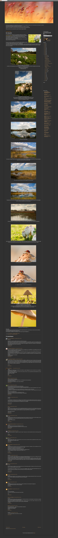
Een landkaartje (46, 105)
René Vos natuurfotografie (47, 106)
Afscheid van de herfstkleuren (47, 58)
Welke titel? (46, 57)
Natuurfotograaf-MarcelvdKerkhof (46, 127)
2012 (45, 53)
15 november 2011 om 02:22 (13, 505)
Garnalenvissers (47, 62)
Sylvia (8, 378)
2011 (45, 54)
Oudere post (39, 527)
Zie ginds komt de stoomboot (48, 63)
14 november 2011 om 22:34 (17, 497)
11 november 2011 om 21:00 (17, 338)
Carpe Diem (45, 94)
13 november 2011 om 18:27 (13, 463)
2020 (45, 44)
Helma (8, 463)
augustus (46, 71)
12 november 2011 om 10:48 (13, 415)
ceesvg (9, 474)
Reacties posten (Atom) (13, 528)
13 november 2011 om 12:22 (12, 437)
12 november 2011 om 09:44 (13, 406)
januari (46, 79)
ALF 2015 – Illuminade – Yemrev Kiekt (47, 113)
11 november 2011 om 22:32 (13, 378)
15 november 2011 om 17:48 (14, 512)
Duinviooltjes (45, 103)
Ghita (8, 406)
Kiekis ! (45, 134)
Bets (8, 437)
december (46, 55)
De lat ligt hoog (47, 68)
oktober (46, 69)
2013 (45, 52)
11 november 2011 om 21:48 (18, 348)
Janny (8, 415)
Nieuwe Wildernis (46, 136)
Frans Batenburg (46, 132)
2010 (45, 80)
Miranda (9, 505)
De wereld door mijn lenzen (48, 98)
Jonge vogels (45, 99)
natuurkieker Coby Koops (11, 348)
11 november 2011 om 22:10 (16, 368)
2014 (45, 51)
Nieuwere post (8, 527)
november (46, 56)
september (46, 70)
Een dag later (46, 64)
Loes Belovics (10, 368)
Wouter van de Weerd (11, 497)
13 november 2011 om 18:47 (13, 474)
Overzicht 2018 (46, 125)
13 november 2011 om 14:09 (16, 444)
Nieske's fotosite (10, 444)
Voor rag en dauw (46, 129)
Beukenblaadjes (47, 65)
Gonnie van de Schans (11, 338)
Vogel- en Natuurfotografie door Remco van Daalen (47, 101)
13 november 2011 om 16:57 (14, 455)
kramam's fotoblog (46, 128)
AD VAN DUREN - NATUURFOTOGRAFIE (47, 92)
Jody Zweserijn (46, 108)
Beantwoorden (9, 356)
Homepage (23, 527)
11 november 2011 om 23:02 (14, 397)
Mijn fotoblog (46, 130)
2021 (45, 43)
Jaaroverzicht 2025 (46, 107)
